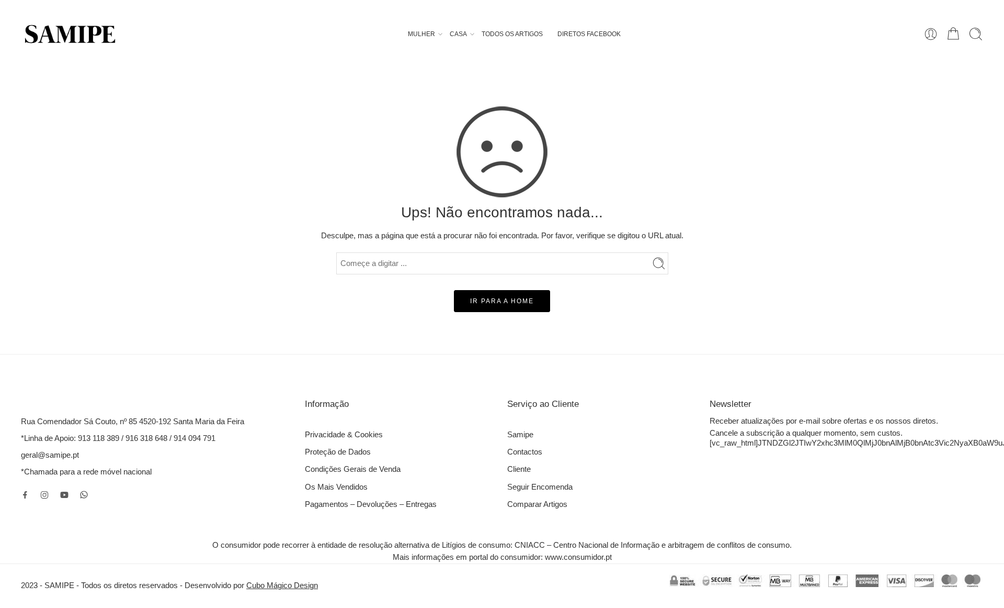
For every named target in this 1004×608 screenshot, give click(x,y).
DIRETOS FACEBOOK (589, 33)
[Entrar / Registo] (930, 34)
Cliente (519, 469)
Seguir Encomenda (540, 487)
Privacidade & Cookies (344, 434)
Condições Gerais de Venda (353, 469)
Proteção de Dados (338, 452)
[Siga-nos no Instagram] (44, 495)
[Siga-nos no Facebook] (25, 495)
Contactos (524, 452)
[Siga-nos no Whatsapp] (83, 494)
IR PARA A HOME (502, 301)
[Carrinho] (953, 34)
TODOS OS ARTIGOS (512, 33)
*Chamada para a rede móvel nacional (86, 472)
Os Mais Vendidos (336, 487)
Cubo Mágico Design (282, 585)
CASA (458, 33)
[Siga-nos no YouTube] (64, 495)
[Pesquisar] (975, 34)
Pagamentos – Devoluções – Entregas (371, 504)
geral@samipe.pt (50, 455)
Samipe (520, 434)
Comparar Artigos (537, 504)
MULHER (421, 33)
